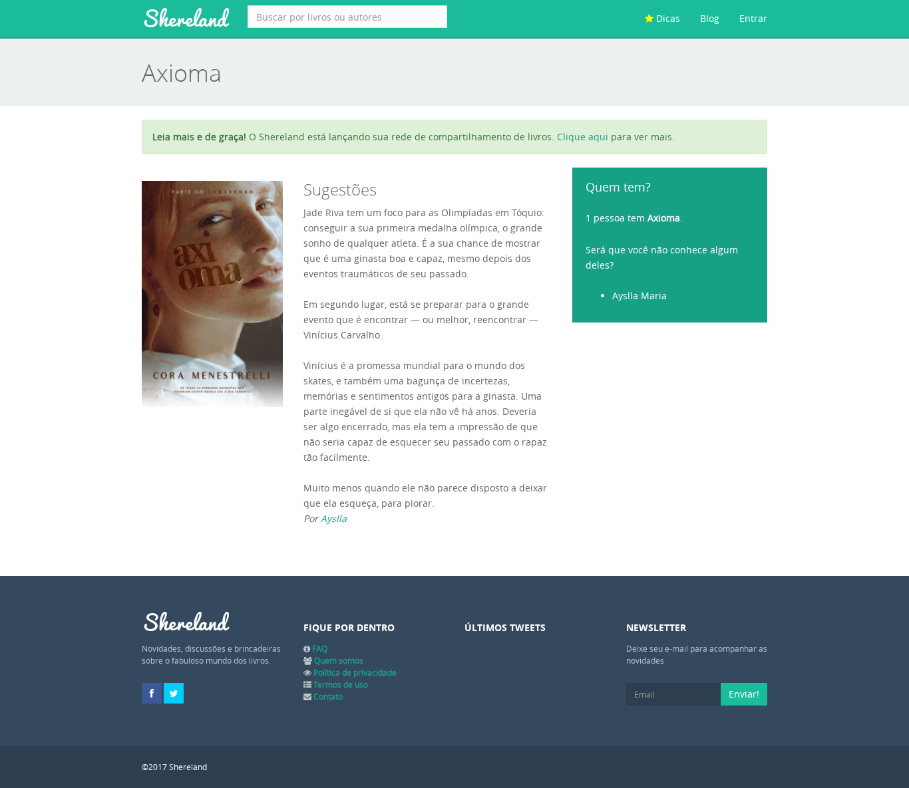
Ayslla (334, 518)
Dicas (666, 18)
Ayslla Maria (639, 295)
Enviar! (744, 694)
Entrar (753, 18)
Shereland (185, 18)
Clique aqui (582, 136)
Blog (709, 18)
